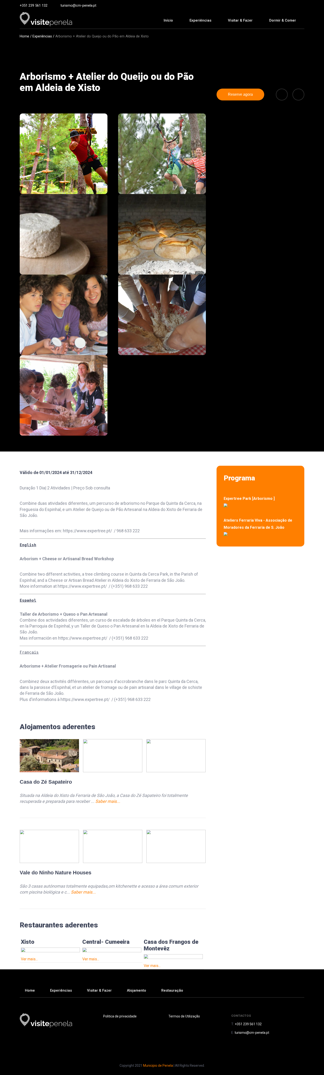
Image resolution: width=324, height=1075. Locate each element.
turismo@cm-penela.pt (78, 5)
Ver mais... (29, 959)
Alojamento (136, 990)
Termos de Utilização (184, 1016)
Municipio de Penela (158, 1065)
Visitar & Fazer (99, 990)
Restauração (172, 990)
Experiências (200, 20)
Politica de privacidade (120, 1016)
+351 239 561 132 (33, 5)
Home (24, 36)
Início (168, 20)
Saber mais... (107, 801)
